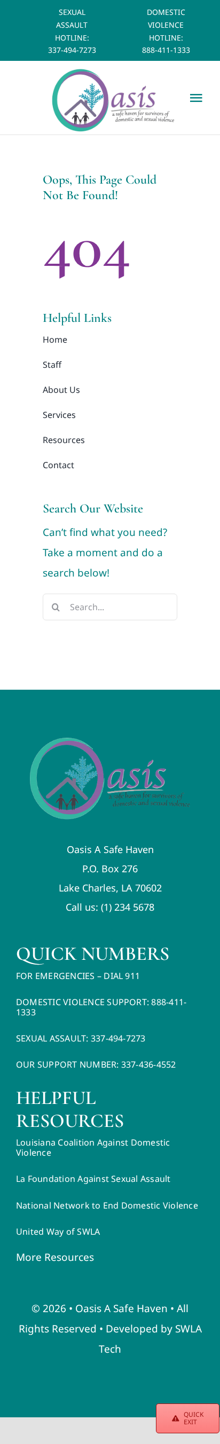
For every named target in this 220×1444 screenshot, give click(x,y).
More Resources (55, 1257)
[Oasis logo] (110, 742)
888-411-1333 (166, 50)
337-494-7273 (72, 50)
